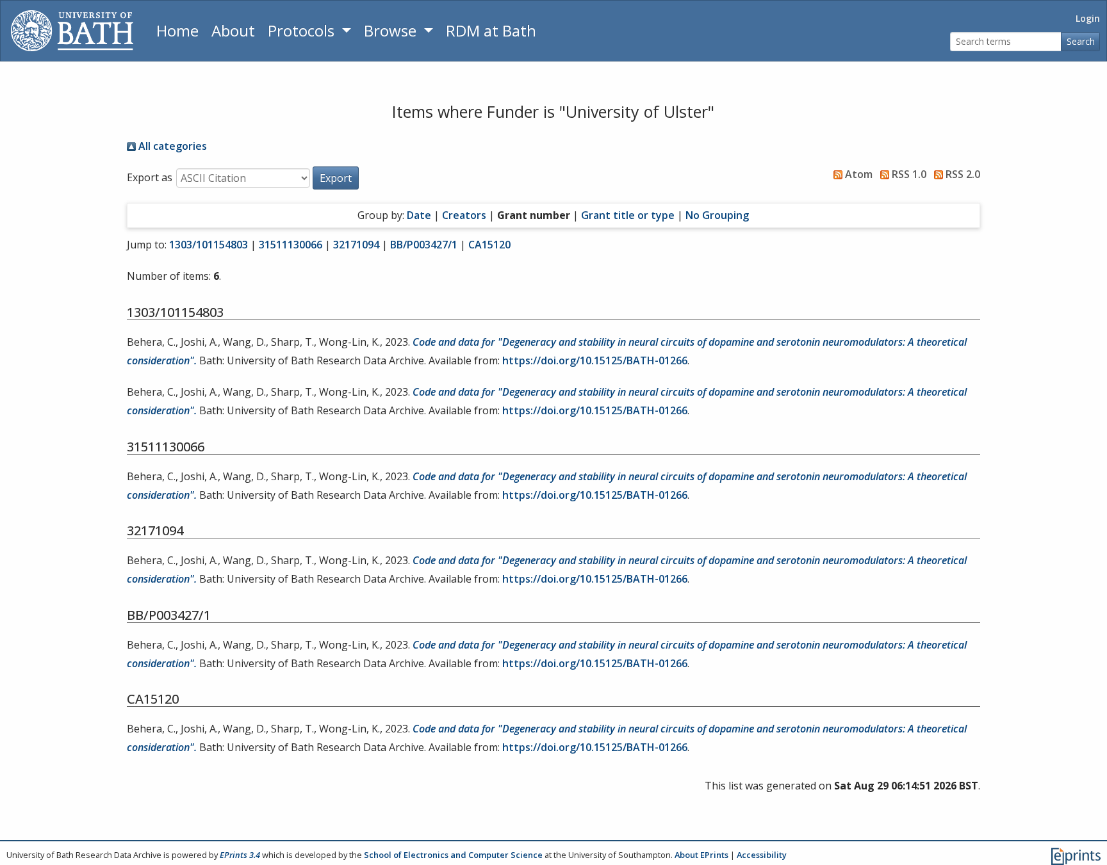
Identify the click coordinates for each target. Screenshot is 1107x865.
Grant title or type (628, 215)
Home (177, 30)
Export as (149, 177)
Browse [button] (392, 30)
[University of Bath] (72, 31)
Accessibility (762, 855)
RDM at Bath (491, 30)
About (233, 30)
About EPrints (701, 855)
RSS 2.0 (961, 174)
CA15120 (489, 245)
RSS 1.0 (907, 174)
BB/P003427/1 (423, 245)
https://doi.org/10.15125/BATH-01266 (594, 360)
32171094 (356, 245)
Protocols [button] (303, 30)
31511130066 (290, 245)
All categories (171, 146)
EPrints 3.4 (240, 855)
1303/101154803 (208, 245)
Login (1088, 18)
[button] (336, 178)
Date (419, 215)
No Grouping (717, 215)
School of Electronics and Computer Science (453, 855)
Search (1081, 41)
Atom (857, 174)
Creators (464, 215)
